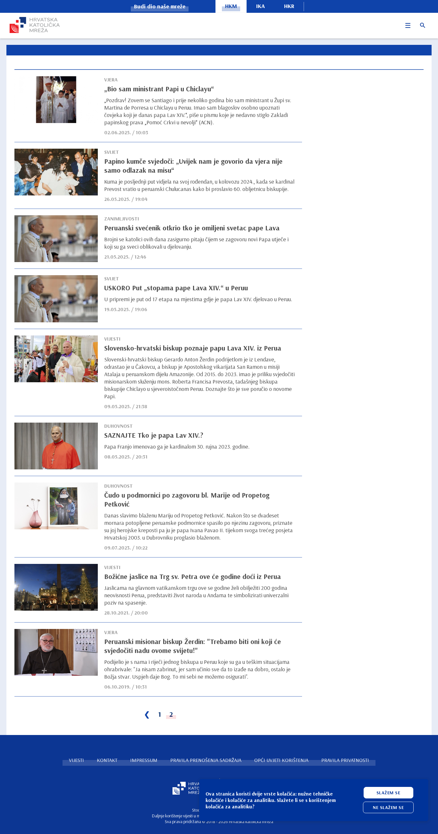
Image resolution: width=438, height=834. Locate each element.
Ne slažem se (388, 807)
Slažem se (388, 793)
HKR (289, 6)
